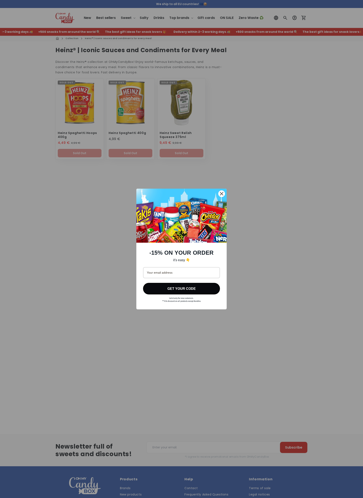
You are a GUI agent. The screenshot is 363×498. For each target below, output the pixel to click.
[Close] (222, 194)
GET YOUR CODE (181, 288)
